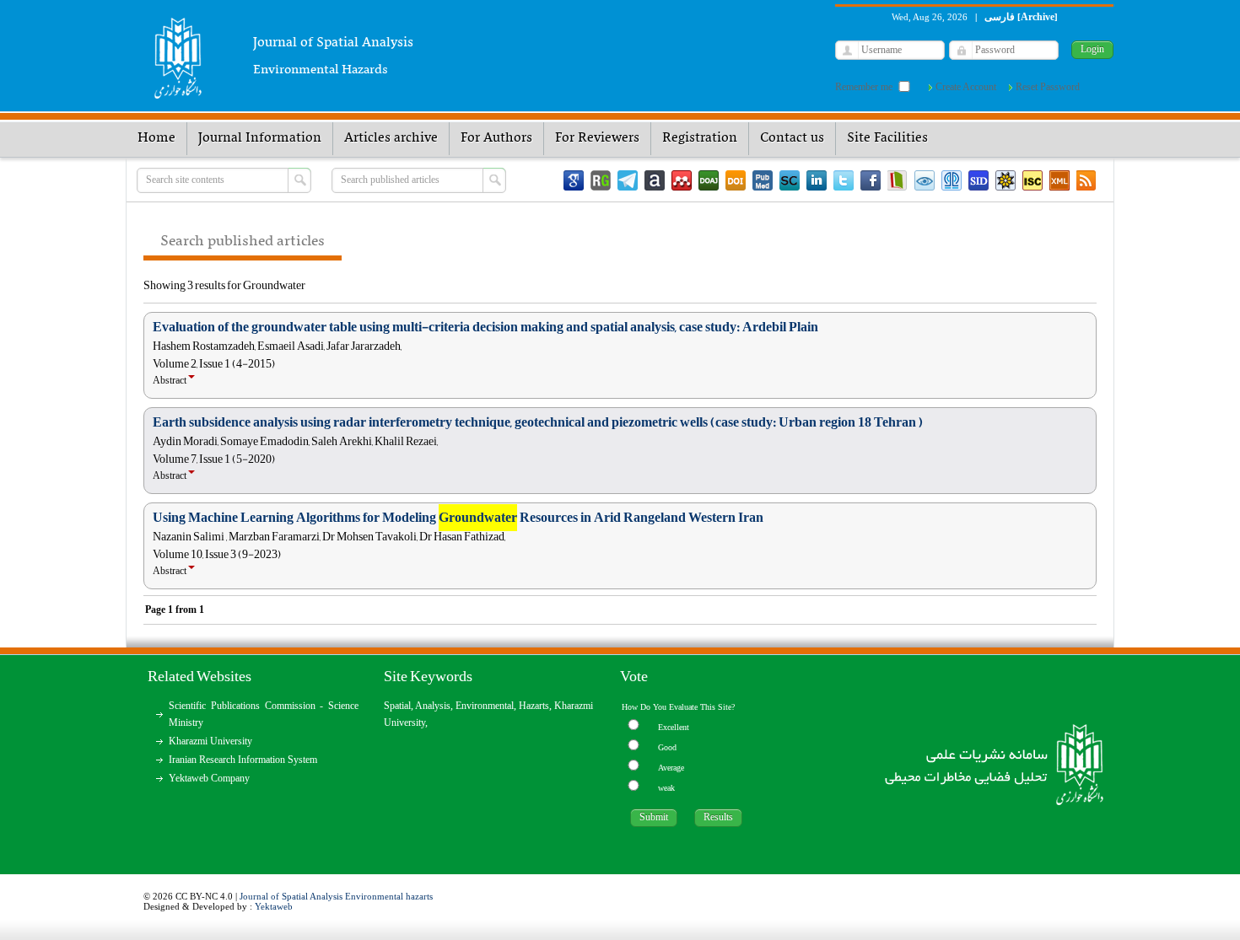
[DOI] (735, 180)
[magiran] (897, 180)
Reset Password (1048, 87)
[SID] (978, 180)
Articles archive (391, 138)
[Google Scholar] (573, 180)
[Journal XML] (1059, 180)
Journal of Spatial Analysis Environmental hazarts (336, 896)
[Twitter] (843, 180)
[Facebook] (870, 180)
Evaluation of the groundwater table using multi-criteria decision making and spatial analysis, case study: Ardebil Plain (485, 327)
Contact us (792, 138)
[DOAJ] (708, 180)
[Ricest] (1005, 180)
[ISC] (1032, 180)
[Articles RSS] (1086, 180)
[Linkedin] (816, 180)
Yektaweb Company (209, 778)
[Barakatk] (951, 180)
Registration (699, 138)
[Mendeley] (681, 180)
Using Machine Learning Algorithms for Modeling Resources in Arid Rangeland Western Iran (458, 517)
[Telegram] (627, 180)
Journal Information (259, 138)
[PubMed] (762, 180)
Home (156, 138)
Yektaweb (274, 906)
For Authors (496, 138)
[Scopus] (789, 180)
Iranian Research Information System (243, 759)
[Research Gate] (600, 180)
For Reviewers (597, 138)
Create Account (965, 87)
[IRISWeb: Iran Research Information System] (924, 180)
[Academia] (654, 180)
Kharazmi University (210, 741)
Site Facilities (887, 138)
